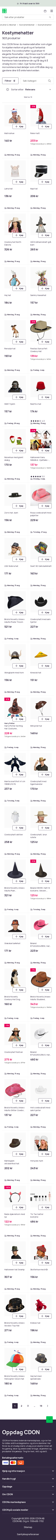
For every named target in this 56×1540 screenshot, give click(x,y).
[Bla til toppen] (49, 1419)
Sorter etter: (17, 89)
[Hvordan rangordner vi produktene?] (7, 89)
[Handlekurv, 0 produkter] (45, 11)
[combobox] (28, 17)
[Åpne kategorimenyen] (51, 11)
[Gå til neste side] (47, 1406)
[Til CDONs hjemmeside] (4, 11)
